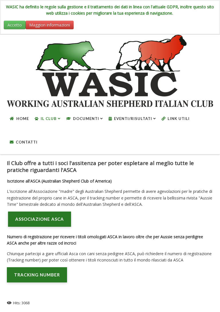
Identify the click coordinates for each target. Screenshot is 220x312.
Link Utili (179, 118)
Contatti (27, 142)
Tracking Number (37, 274)
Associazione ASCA (39, 219)
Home (22, 118)
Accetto (14, 25)
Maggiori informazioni (49, 25)
